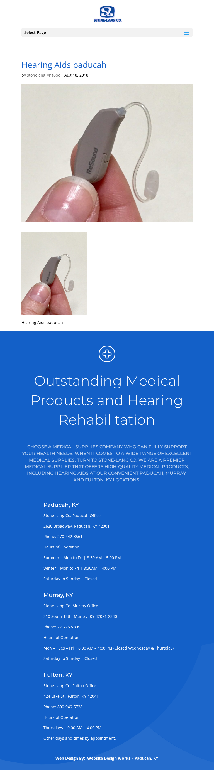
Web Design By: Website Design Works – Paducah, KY (106, 758)
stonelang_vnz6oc (43, 75)
